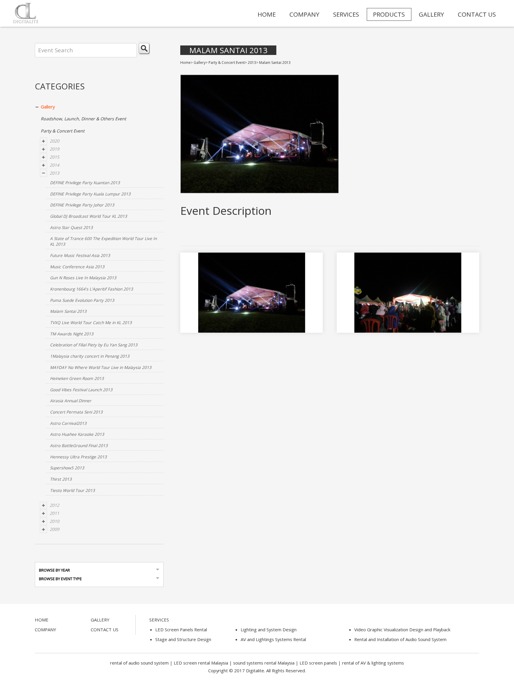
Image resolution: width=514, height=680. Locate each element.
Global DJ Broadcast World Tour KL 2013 (88, 216)
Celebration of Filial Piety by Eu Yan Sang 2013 (93, 345)
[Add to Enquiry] (256, 298)
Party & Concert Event (62, 131)
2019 (54, 149)
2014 (54, 165)
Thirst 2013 (61, 479)
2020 (54, 141)
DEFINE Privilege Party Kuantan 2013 (85, 182)
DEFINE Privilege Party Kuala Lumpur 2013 (90, 194)
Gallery (48, 107)
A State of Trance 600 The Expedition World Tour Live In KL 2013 (103, 241)
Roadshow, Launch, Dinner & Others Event (83, 119)
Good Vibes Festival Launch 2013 (81, 389)
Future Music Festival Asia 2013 (80, 255)
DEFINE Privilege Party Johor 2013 (82, 205)
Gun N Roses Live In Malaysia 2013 (83, 277)
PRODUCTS (389, 14)
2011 (54, 513)
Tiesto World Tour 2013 (72, 490)
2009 (54, 529)
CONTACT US (477, 14)
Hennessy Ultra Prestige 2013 (78, 457)
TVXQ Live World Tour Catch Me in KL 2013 (91, 322)
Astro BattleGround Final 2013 (79, 445)
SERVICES (346, 14)
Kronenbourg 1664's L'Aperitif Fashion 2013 (91, 289)
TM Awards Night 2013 (71, 334)
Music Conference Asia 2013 (77, 266)
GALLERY (431, 14)
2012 (54, 505)
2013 (54, 173)
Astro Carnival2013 (68, 423)
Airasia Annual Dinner (70, 400)
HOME (267, 14)
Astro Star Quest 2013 (71, 227)
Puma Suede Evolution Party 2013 (82, 300)
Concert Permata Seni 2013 (76, 412)
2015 (54, 157)
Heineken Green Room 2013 (77, 378)
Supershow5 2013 (67, 468)
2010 (54, 521)
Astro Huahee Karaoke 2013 (77, 434)
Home (185, 62)
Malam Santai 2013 (68, 311)
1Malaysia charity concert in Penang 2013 (89, 356)
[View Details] (247, 298)
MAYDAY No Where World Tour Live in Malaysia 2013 (100, 367)
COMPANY (304, 14)
